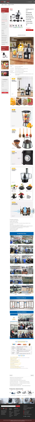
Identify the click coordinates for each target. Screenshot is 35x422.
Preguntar (28, 28)
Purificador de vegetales (5, 42)
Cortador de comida (17, 413)
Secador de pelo (4, 40)
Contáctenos (11, 415)
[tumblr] (29, 416)
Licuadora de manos (4, 19)
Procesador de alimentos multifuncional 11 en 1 (19, 395)
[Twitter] (26, 416)
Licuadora (3, 13)
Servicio (10, 416)
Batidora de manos (4, 37)
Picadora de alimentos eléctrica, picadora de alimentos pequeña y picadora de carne (5, 59)
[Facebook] (24, 416)
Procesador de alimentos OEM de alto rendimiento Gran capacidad (13, 395)
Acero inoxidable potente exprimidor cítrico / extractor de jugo (24, 395)
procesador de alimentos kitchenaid (24, 381)
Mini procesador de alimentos (26, 385)
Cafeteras (3, 33)
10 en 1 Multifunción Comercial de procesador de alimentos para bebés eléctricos (30, 395)
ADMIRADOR (3, 44)
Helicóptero (3, 22)
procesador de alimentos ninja (14, 381)
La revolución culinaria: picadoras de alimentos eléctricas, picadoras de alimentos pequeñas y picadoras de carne (5, 76)
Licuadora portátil (4, 17)
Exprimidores (3, 24)
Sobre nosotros (11, 412)
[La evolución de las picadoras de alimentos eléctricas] (5, 65)
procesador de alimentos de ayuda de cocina (16, 384)
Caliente (10, 414)
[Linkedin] (25, 416)
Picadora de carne (4, 35)
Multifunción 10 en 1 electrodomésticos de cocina (16, 377)
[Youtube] (28, 416)
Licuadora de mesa (4, 16)
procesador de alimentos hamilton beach (15, 385)
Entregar (5, 92)
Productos (10, 413)
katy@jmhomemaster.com (27, 414)
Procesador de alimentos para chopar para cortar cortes (17, 380)
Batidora (3, 30)
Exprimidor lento (4, 28)
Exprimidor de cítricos (4, 27)
